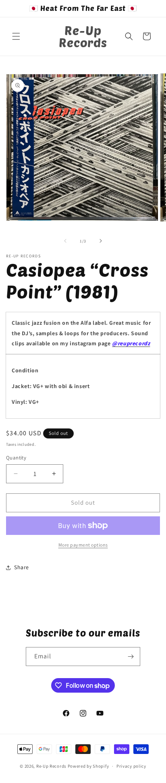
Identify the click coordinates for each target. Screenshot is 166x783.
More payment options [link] (83, 545)
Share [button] (21, 567)
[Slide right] (101, 241)
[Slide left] (65, 241)
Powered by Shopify (88, 766)
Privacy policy (131, 766)
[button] (16, 36)
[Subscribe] (131, 656)
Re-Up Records (51, 766)
